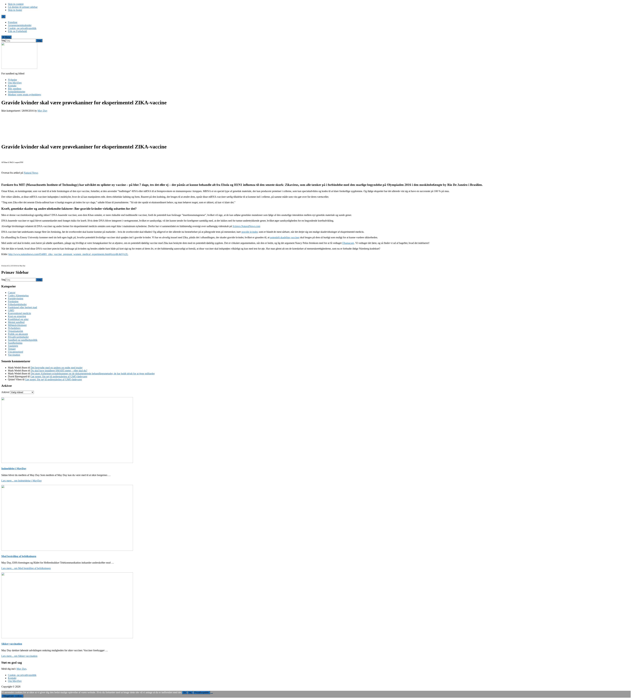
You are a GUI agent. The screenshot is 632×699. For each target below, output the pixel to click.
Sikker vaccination (11, 643)
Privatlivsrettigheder (18, 337)
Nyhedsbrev (14, 328)
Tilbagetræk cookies (12, 696)
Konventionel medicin (19, 313)
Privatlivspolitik (201, 692)
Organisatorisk (15, 331)
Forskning (13, 301)
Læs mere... (21, 480)
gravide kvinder (249, 231)
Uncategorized (15, 351)
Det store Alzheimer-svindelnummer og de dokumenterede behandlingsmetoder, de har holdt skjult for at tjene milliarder (93, 373)
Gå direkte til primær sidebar (23, 7)
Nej (190, 692)
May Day (21, 668)
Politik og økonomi (18, 334)
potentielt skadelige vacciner (284, 237)
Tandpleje (13, 345)
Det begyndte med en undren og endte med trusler (56, 367)
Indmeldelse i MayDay (13, 468)
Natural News (31, 172)
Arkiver (5, 392)
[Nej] (211, 693)
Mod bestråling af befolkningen (18, 556)
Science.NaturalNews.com (246, 226)
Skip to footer (15, 10)
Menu (7, 37)
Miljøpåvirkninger (17, 325)
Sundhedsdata (15, 343)
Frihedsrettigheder (17, 304)
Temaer (12, 348)
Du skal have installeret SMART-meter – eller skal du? (59, 370)
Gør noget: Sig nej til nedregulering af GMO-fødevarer (58, 376)
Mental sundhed (16, 322)
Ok (184, 692)
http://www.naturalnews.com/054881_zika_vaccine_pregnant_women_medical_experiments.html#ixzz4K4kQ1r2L (68, 254)
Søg (3, 40)
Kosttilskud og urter (18, 319)
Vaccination (14, 354)
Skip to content (16, 4)
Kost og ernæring (17, 316)
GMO (11, 310)
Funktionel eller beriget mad (22, 307)
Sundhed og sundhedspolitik (22, 340)
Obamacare (348, 243)
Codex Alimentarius (18, 295)
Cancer (11, 292)
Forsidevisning (15, 298)
